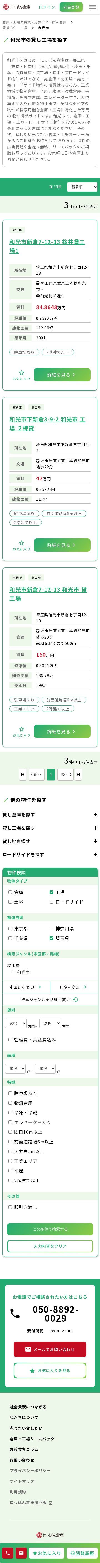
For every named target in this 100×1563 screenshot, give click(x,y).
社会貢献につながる (28, 1407)
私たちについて (24, 1417)
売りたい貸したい (26, 1428)
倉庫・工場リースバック (32, 1438)
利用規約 (18, 1491)
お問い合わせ (22, 1460)
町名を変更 (69, 987)
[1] (22, 775)
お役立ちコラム (24, 1449)
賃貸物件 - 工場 (14, 27)
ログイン (47, 7)
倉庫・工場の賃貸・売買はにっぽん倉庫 (34, 22)
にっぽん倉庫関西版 (29, 1502)
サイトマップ (22, 1481)
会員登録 (71, 7)
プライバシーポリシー (30, 1470)
